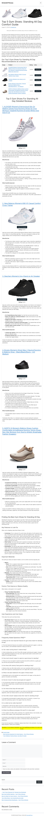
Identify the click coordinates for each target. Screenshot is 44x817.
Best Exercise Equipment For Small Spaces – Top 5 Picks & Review (18, 734)
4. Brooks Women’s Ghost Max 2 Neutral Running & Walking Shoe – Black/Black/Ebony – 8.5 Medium (21, 352)
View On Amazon (22, 145)
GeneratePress (29, 815)
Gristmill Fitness (7, 3)
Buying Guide (6, 732)
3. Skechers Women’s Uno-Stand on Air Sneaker (21, 276)
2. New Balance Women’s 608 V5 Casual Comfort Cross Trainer (21, 204)
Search (3, 779)
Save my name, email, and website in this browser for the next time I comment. (21, 769)
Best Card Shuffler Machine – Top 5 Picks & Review (13, 794)
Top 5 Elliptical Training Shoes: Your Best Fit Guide (14, 735)
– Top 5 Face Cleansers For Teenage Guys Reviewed (14, 792)
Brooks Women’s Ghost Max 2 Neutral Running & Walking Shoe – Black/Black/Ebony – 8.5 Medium (17, 85)
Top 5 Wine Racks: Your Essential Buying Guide (12, 798)
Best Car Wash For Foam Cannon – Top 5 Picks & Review (15, 796)
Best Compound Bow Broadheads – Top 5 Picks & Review (15, 800)
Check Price (37, 69)
